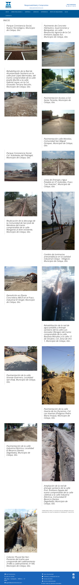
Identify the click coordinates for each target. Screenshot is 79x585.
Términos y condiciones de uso (51, 576)
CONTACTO (9, 15)
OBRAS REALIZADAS (16, 12)
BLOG (66, 12)
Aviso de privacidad (48, 574)
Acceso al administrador (50, 581)
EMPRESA (27, 12)
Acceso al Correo (48, 579)
